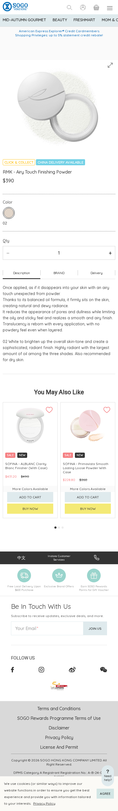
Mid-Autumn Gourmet (24, 19)
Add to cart (30, 497)
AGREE (105, 793)
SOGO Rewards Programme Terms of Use (59, 718)
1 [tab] (55, 527)
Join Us (95, 628)
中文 (21, 557)
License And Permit (59, 747)
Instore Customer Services (59, 557)
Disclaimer (59, 728)
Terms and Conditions (59, 708)
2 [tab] (59, 527)
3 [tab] (62, 527)
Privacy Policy (44, 803)
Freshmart (84, 19)
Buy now (30, 509)
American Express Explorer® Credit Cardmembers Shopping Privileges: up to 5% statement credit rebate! (59, 33)
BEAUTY (60, 19)
